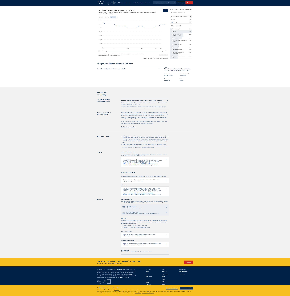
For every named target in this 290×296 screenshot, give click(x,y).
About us (164, 271)
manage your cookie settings (148, 292)
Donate (189, 2)
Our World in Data (100, 3)
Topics (147, 271)
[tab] (101, 17)
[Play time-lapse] (99, 51)
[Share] (163, 55)
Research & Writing (183, 271)
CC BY (120, 55)
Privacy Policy (138, 292)
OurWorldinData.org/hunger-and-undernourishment (108, 55)
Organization (165, 274)
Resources (139, 2)
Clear (190, 19)
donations (116, 289)
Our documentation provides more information (139, 222)
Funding (164, 276)
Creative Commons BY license (134, 146)
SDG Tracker (149, 284)
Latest (134, 2)
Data (130, 2)
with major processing (173, 70)
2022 (166, 51)
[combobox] (164, 2)
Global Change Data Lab (118, 269)
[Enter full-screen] (166, 55)
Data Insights (149, 276)
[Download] (160, 55)
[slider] (106, 51)
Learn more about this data (137, 54)
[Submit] (174, 3)
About (146, 2)
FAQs (120, 277)
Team (163, 279)
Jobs (163, 281)
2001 (103, 51)
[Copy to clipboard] (164, 159)
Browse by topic (123, 2)
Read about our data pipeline (128, 126)
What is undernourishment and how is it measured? (156, 58)
